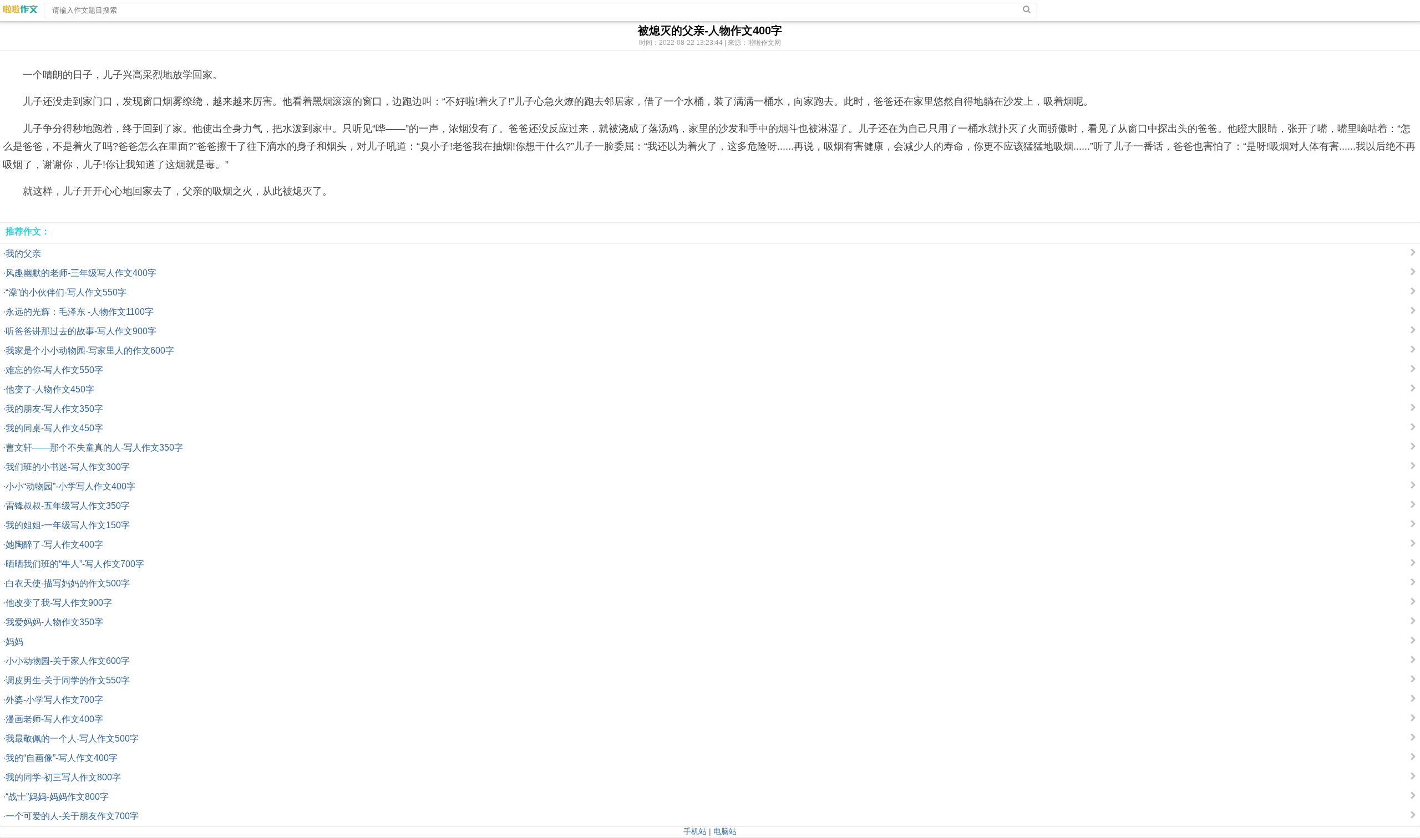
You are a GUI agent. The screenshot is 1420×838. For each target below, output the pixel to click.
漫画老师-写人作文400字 (54, 719)
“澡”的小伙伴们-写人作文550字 (66, 292)
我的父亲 (23, 253)
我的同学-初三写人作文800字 (63, 777)
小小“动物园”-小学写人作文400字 (70, 486)
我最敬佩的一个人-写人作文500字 (72, 738)
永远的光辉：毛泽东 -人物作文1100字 (80, 311)
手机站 (695, 831)
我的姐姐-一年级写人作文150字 (68, 525)
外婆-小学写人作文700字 (54, 699)
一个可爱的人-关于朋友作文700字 (72, 816)
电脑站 (725, 831)
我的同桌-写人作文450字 (54, 428)
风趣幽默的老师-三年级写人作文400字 (81, 273)
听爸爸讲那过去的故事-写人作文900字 (81, 331)
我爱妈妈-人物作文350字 (54, 622)
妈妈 (14, 641)
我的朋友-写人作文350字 (54, 408)
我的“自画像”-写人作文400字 (62, 758)
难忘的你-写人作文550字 (54, 370)
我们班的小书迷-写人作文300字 (68, 467)
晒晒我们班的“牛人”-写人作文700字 (75, 564)
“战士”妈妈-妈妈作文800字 (57, 796)
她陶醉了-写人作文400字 (54, 544)
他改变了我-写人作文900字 (59, 602)
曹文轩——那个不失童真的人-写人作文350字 (94, 447)
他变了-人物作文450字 (50, 389)
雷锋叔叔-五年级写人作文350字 (68, 505)
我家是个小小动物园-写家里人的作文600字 (90, 350)
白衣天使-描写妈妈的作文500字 (68, 583)
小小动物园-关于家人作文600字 (68, 661)
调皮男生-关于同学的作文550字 (68, 680)
